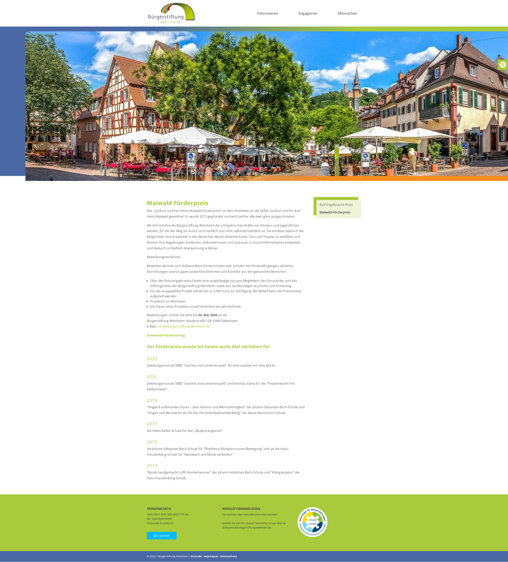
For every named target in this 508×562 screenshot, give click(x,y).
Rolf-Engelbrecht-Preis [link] (336, 205)
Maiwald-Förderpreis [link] (334, 212)
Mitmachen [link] (347, 14)
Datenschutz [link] (228, 556)
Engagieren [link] (307, 14)
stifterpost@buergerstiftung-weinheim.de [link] (246, 527)
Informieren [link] (267, 14)
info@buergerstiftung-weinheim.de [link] (183, 326)
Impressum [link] (211, 556)
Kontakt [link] (196, 556)
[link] (503, 65)
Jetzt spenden (162, 535)
